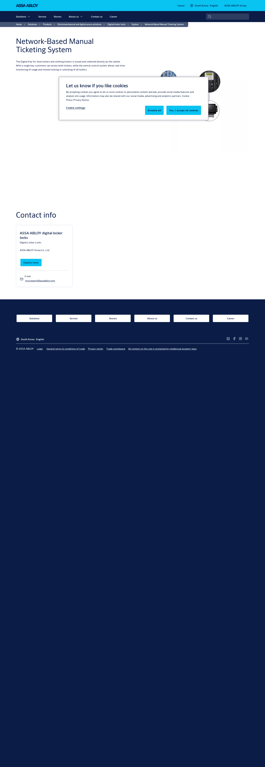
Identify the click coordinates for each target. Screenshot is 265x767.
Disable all (154, 110)
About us (74, 16)
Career (113, 16)
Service (42, 16)
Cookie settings (75, 107)
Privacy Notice (81, 99)
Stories (57, 16)
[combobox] (227, 17)
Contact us (96, 16)
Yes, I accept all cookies (183, 110)
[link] (181, 5)
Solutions (21, 16)
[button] (28, 16)
